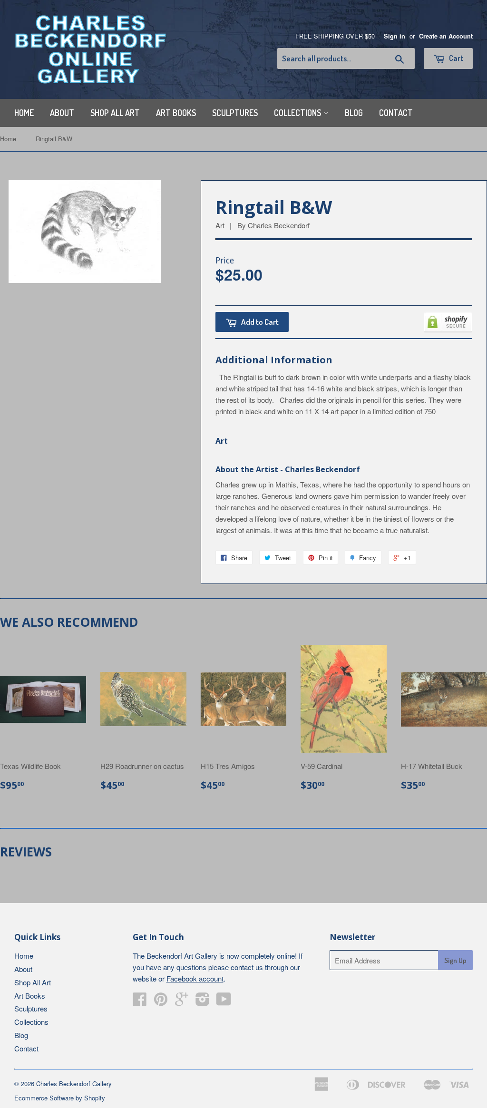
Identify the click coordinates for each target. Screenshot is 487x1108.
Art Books (176, 112)
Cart (455, 58)
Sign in (394, 36)
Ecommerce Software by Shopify (59, 1097)
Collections (298, 112)
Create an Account (446, 36)
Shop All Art (115, 112)
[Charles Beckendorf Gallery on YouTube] (223, 1002)
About (62, 112)
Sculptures (235, 112)
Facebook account (195, 978)
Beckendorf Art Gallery (181, 956)
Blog (354, 112)
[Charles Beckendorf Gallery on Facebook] (140, 1002)
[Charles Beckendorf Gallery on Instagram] (202, 1002)
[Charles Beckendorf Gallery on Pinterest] (161, 1002)
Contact (396, 112)
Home (24, 112)
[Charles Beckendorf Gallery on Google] (182, 1002)
